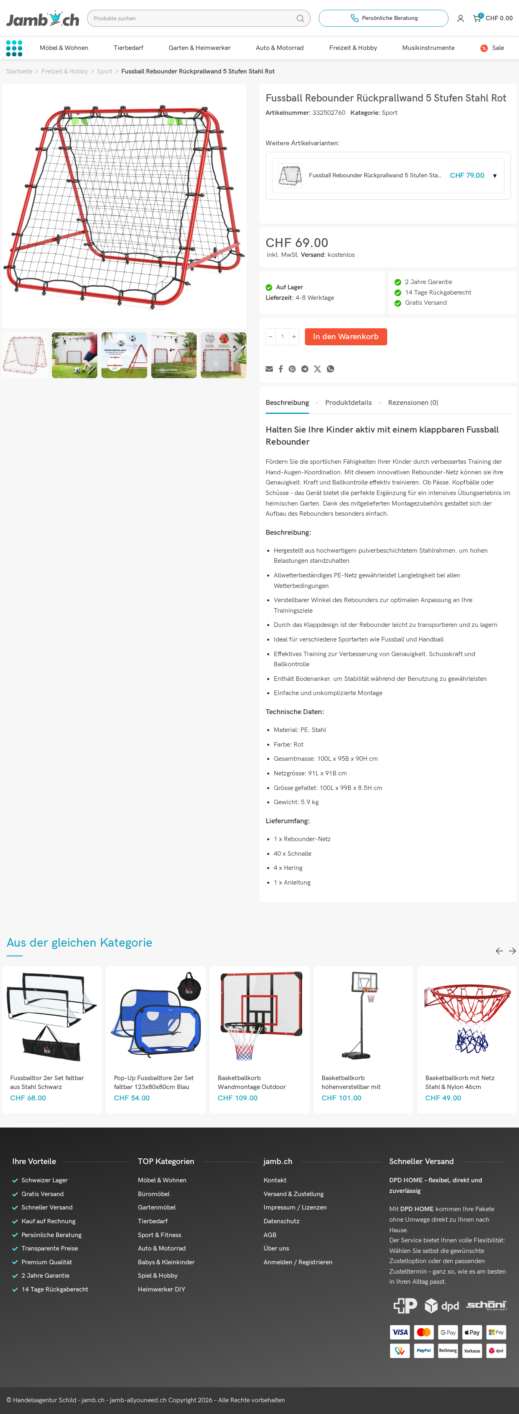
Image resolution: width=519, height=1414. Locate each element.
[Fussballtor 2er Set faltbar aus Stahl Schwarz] (52, 1016)
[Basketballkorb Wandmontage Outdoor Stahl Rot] (260, 1016)
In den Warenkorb (346, 337)
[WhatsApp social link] (330, 369)
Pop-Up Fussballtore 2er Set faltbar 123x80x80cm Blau (154, 1082)
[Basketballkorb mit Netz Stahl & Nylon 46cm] (467, 1016)
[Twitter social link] (317, 369)
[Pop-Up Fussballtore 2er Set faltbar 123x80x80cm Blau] (156, 1016)
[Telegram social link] (304, 369)
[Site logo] (42, 18)
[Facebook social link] (281, 369)
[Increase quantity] (294, 336)
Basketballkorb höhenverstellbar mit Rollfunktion (351, 1087)
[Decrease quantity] (271, 336)
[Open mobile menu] (14, 48)
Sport (104, 71)
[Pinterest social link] (292, 369)
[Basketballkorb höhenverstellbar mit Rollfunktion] (363, 1016)
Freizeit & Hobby (64, 71)
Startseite (19, 71)
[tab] (287, 402)
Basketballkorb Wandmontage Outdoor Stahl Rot (252, 1087)
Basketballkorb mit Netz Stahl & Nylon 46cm (460, 1082)
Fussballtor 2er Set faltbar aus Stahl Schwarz (47, 1082)
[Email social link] (269, 369)
